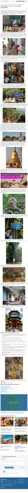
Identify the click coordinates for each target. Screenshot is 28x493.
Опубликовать (9, 467)
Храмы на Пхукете (21, 4)
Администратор (2, 487)
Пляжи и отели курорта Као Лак (5, 392)
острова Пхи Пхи (4, 130)
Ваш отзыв (6, 460)
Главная (2, 4)
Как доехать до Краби (4, 391)
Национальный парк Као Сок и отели (6, 386)
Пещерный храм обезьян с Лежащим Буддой (7, 388)
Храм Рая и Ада (3, 390)
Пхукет (5, 4)
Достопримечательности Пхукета (12, 4)
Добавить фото (22, 467)
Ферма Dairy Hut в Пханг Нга (5, 387)
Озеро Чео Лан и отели (4, 389)
